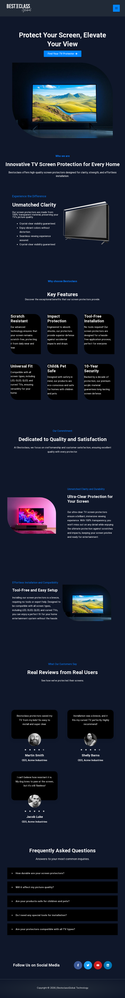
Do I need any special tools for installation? (41, 915)
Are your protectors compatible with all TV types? (45, 929)
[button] (62, 873)
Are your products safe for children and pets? (42, 901)
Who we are (63, 156)
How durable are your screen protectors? (40, 873)
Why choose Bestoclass (62, 281)
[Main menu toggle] (116, 8)
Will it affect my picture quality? (35, 887)
